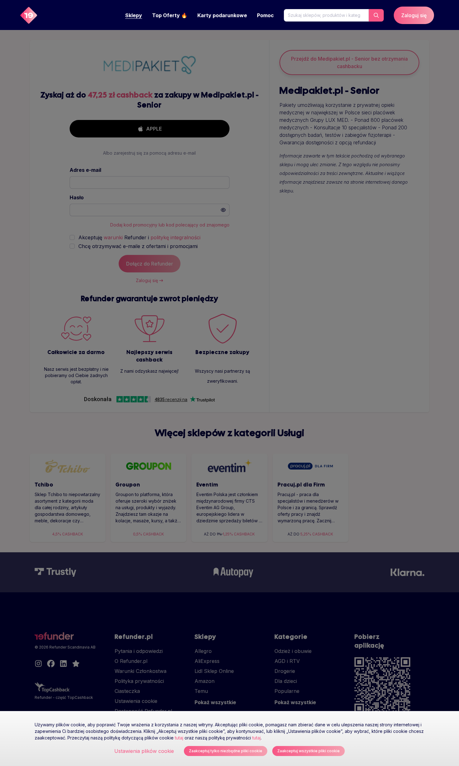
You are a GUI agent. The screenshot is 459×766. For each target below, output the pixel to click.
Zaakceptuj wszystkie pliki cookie (308, 751)
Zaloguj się (414, 15)
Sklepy (133, 15)
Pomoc (265, 15)
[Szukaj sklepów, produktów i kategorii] (376, 15)
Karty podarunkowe (222, 15)
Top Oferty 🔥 (169, 15)
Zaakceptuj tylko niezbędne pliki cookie (225, 751)
